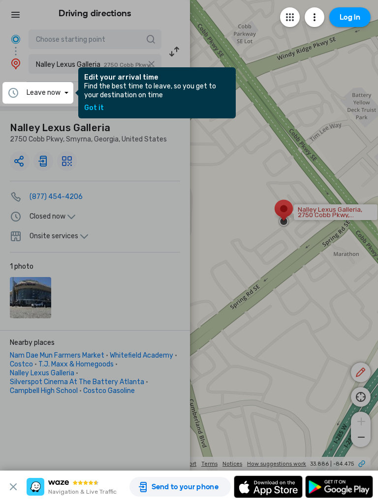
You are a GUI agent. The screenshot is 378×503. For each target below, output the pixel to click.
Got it (94, 108)
